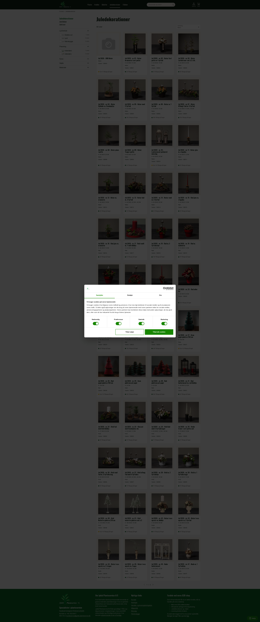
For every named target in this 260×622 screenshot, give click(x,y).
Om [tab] (160, 295)
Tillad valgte (129, 332)
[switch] (118, 323)
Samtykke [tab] (99, 295)
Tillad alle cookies (159, 332)
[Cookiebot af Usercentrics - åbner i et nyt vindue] (164, 288)
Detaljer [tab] (130, 295)
